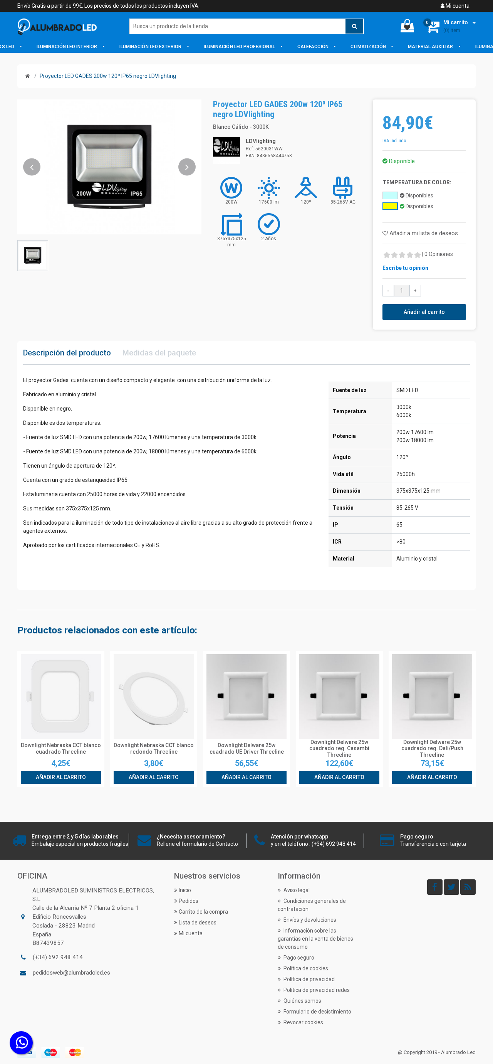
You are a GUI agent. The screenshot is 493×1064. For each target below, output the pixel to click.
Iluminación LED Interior (68, 46)
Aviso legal (296, 890)
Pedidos (188, 901)
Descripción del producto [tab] (67, 352)
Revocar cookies (302, 1022)
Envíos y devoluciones (309, 920)
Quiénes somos (301, 1001)
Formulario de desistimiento (316, 1011)
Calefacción (313, 46)
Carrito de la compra (203, 912)
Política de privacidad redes (316, 990)
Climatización (368, 46)
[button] (31, 166)
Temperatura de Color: (416, 182)
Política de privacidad (308, 979)
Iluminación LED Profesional (240, 46)
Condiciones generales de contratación (312, 905)
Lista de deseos (197, 922)
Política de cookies (305, 968)
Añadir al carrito (424, 312)
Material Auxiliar (431, 46)
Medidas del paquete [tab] (159, 352)
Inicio (185, 890)
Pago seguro (298, 958)
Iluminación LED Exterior (151, 46)
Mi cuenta (457, 6)
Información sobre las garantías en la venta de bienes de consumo (315, 939)
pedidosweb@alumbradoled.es (71, 972)
